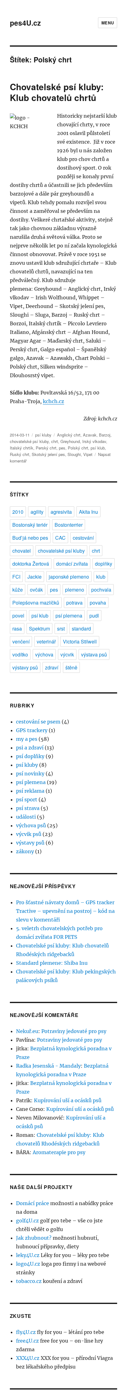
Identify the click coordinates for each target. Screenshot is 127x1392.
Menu (107, 23)
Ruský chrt (19, 454)
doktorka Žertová (30, 563)
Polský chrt (78, 448)
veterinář (46, 641)
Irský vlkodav (94, 441)
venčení (21, 641)
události (26, 817)
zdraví (51, 667)
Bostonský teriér (29, 524)
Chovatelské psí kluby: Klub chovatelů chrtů (57, 92)
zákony (25, 851)
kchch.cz (53, 401)
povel (18, 615)
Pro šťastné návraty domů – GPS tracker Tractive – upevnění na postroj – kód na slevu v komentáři (65, 911)
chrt (54, 441)
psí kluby (43, 435)
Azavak (89, 435)
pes (62, 448)
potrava (74, 602)
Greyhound (70, 441)
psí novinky (30, 773)
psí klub (98, 448)
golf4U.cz (27, 1220)
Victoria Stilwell (80, 641)
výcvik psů (28, 834)
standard (81, 628)
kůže (17, 589)
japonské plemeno (69, 576)
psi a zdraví (29, 748)
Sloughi (74, 454)
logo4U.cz (28, 1264)
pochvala (101, 589)
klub (100, 576)
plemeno (74, 589)
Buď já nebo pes (30, 537)
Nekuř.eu (27, 1031)
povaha (98, 602)
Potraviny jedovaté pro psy (73, 1031)
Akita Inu (88, 511)
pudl (94, 615)
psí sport (26, 799)
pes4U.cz (25, 23)
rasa (17, 628)
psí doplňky (30, 756)
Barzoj (104, 435)
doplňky (103, 563)
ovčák (36, 589)
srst (61, 628)
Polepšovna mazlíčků (35, 602)
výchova (44, 654)
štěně (71, 667)
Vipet (87, 454)
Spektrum (39, 628)
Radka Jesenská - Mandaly (48, 1066)
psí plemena (68, 615)
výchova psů (31, 825)
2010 (17, 511)
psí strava (27, 808)
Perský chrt (46, 448)
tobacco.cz (29, 1281)
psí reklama (30, 791)
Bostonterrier (69, 524)
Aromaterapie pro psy (59, 1152)
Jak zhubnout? (33, 1238)
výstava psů (94, 654)
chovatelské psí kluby (29, 441)
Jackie (34, 576)
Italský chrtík (21, 448)
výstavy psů (25, 667)
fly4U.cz (26, 1332)
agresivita (61, 511)
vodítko (20, 654)
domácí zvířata (72, 563)
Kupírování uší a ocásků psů (67, 1100)
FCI (16, 576)
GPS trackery (31, 730)
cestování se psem (38, 722)
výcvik (67, 654)
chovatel (21, 550)
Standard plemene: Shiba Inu (52, 963)
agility (37, 511)
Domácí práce (32, 1203)
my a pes (26, 739)
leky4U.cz (27, 1255)
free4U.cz (27, 1341)
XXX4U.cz (27, 1358)
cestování (83, 537)
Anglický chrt (68, 435)
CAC (60, 537)
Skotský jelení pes (48, 454)
